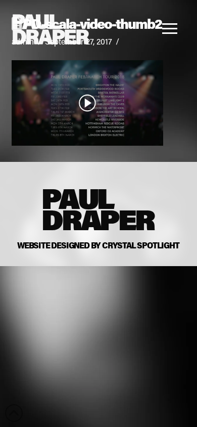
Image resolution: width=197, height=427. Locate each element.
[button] (172, 28)
